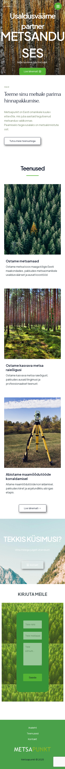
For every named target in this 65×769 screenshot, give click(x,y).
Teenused (32, 733)
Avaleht (32, 727)
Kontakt (32, 739)
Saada (32, 677)
